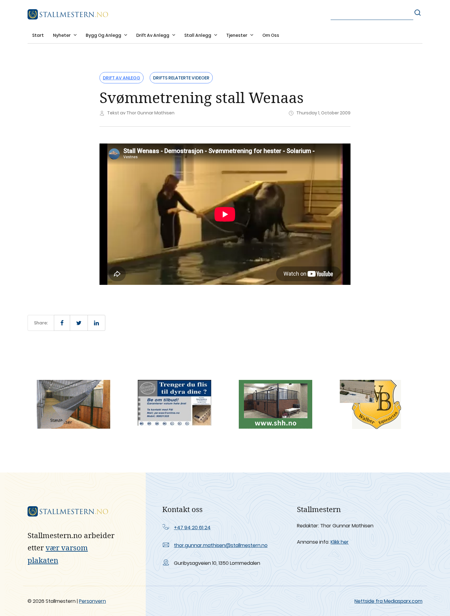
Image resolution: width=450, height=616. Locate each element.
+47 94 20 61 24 (192, 527)
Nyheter (62, 35)
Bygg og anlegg (104, 35)
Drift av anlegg (153, 35)
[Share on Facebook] (62, 323)
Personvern (92, 601)
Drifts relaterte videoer (181, 78)
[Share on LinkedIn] (96, 323)
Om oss (270, 35)
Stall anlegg (198, 35)
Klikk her (340, 541)
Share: (41, 323)
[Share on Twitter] (79, 323)
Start (38, 35)
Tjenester (237, 35)
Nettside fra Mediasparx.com (388, 601)
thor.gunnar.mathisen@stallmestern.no (221, 545)
